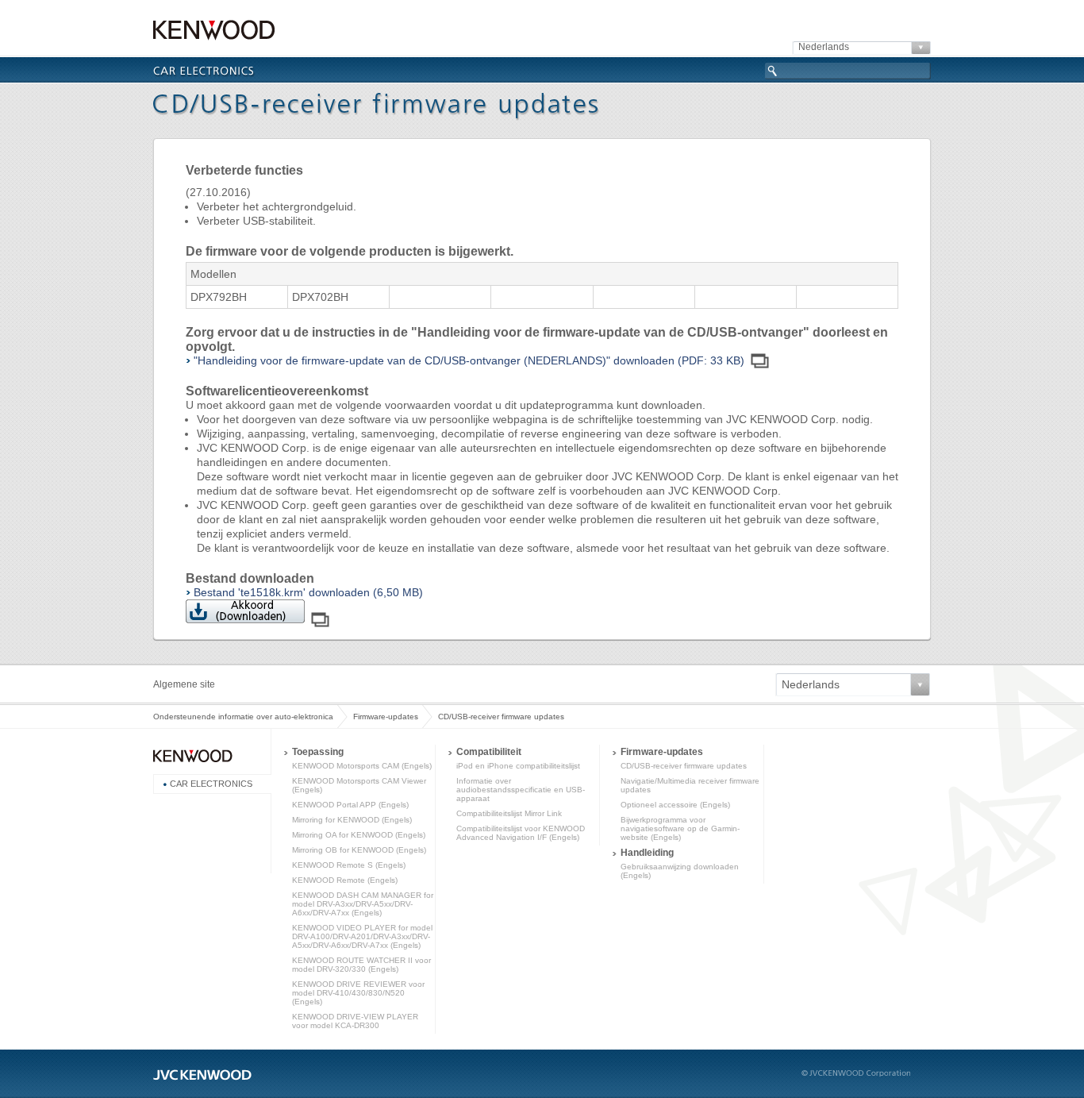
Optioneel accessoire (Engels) (675, 804)
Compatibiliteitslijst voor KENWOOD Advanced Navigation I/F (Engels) (520, 833)
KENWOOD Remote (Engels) (345, 880)
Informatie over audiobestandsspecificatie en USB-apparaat (520, 789)
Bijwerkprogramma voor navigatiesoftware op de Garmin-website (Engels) (680, 828)
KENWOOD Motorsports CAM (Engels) (362, 765)
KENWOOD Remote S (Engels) (349, 865)
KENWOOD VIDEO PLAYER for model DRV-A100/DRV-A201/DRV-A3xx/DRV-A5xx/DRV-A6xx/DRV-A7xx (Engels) (362, 936)
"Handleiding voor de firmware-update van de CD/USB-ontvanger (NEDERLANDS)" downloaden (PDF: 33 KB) (469, 360)
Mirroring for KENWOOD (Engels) (352, 819)
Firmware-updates (385, 716)
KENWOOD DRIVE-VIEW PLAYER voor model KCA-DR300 (355, 1021)
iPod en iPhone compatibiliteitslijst (518, 765)
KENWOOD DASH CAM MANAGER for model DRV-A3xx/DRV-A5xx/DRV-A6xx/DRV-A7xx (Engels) (362, 904)
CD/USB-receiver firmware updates (684, 765)
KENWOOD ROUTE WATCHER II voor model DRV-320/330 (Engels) (361, 964)
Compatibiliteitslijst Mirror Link (509, 813)
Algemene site (184, 684)
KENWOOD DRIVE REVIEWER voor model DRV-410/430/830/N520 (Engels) (358, 993)
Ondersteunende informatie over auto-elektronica (243, 716)
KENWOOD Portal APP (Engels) (350, 804)
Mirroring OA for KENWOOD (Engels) (358, 834)
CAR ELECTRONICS (211, 783)
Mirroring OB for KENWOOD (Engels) (359, 850)
